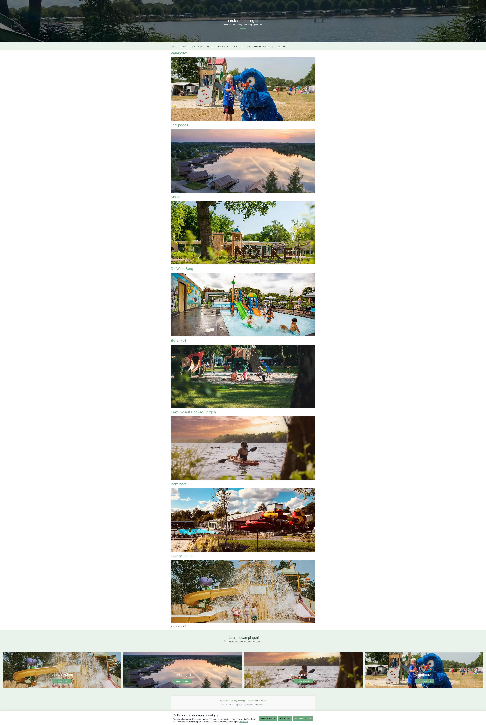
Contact (282, 46)
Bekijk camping (61, 681)
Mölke (175, 197)
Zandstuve (179, 53)
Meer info (243, 721)
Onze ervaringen (217, 46)
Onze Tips (237, 46)
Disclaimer (224, 701)
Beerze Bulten (182, 556)
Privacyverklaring (238, 701)
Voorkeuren (284, 718)
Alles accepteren (303, 718)
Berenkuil (178, 340)
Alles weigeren (268, 718)
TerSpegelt (179, 125)
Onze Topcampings (192, 46)
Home (174, 46)
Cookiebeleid (252, 701)
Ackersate (179, 484)
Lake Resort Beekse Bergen (193, 412)
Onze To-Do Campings (260, 46)
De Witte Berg (182, 269)
